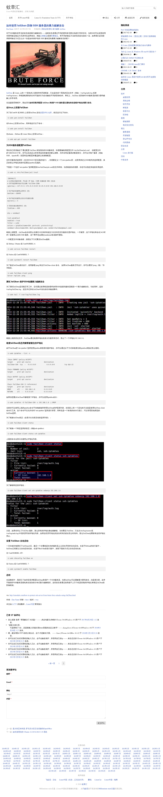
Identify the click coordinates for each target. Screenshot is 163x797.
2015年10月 (47, 763)
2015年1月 (136, 763)
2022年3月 (76, 751)
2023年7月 (76, 748)
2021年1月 (56, 753)
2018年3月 (76, 758)
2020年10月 (87, 753)
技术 (123, 93)
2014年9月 (17, 766)
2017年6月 (7, 761)
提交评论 (101, 723)
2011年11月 (156, 768)
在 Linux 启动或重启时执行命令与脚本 (136, 45)
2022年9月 (17, 751)
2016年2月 (6, 763)
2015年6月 (87, 763)
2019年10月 (47, 756)
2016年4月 (146, 761)
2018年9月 (17, 758)
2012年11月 (36, 768)
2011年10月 (52, 771)
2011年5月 (92, 771)
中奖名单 (124, 159)
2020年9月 (97, 753)
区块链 (125, 114)
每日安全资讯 (128, 125)
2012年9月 (57, 768)
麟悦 (90, 779)
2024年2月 (5, 748)
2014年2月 (86, 766)
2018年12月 (146, 756)
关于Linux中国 (23, 17)
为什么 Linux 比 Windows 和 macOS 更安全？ (138, 51)
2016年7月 (117, 761)
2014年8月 (27, 766)
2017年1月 (56, 761)
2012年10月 (47, 768)
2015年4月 (106, 763)
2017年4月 (26, 761)
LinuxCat (98, 779)
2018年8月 (27, 758)
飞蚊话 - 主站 (51, 779)
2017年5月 (17, 761)
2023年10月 (47, 748)
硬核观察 (126, 121)
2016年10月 (87, 761)
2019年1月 (136, 756)
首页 (11, 17)
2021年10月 (127, 751)
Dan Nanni (9, 29)
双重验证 (54, 36)
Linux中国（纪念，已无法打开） (72, 779)
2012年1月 (135, 768)
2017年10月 (127, 758)
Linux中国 (30, 604)
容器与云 (126, 111)
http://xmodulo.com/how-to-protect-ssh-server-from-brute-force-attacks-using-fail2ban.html (43, 595)
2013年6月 (6, 768)
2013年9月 (137, 766)
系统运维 (44, 29)
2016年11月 (77, 761)
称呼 (8, 674)
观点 (123, 128)
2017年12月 (106, 758)
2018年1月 (95, 758)
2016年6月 (127, 761)
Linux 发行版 (128, 153)
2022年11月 (156, 748)
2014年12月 (146, 763)
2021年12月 (106, 751)
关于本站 (69, 17)
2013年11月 (116, 766)
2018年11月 (157, 756)
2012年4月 (106, 768)
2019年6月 (87, 756)
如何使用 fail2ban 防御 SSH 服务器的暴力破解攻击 (35, 25)
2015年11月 (37, 763)
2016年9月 (97, 761)
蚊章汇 (13, 7)
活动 (123, 156)
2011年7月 (72, 771)
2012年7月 (76, 768)
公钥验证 (43, 36)
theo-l (27, 599)
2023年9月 (56, 748)
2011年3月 (111, 771)
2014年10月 (7, 766)
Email (8, 682)
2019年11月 (37, 756)
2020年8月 (107, 753)
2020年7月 (117, 753)
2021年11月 (116, 751)
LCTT (14, 604)
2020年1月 (16, 756)
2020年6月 (127, 753)
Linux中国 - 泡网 (111, 779)
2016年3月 (156, 761)
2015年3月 (116, 763)
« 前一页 (51, 663)
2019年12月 (26, 756)
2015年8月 (67, 763)
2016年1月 (16, 763)
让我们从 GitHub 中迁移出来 (132, 58)
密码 (50, 29)
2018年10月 (7, 758)
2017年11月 (116, 758)
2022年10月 (7, 751)
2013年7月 (156, 766)
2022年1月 (95, 751)
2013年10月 (127, 766)
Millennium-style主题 (107, 788)
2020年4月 (146, 753)
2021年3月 (36, 753)
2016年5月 (136, 761)
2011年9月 (62, 771)
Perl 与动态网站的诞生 (130, 30)
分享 (123, 149)
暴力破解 (55, 29)
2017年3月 (36, 761)
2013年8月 (147, 766)
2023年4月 (106, 748)
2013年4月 (26, 768)
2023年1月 (135, 748)
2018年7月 (36, 758)
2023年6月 (86, 748)
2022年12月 (146, 748)
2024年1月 (15, 748)
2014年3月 (76, 766)
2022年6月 (46, 751)
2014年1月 (95, 766)
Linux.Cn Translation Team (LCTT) (48, 17)
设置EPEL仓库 (46, 112)
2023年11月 (36, 748)
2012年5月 (96, 768)
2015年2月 (126, 763)
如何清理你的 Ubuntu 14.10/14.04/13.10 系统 (30, 732)
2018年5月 (56, 758)
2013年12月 (106, 766)
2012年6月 (86, 768)
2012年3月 (116, 768)
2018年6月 (46, 758)
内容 (8, 699)
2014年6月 (46, 766)
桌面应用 (126, 97)
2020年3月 (156, 753)
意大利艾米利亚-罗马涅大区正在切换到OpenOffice (32, 728)
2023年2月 (125, 748)
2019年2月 (126, 756)
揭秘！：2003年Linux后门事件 (133, 64)
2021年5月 (17, 753)
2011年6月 (82, 771)
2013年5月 (16, 768)
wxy (36, 599)
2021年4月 (26, 753)
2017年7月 (156, 758)
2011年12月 (146, 768)
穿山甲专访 (127, 139)
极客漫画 (126, 132)
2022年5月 (56, 751)
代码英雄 (126, 142)
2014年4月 (66, 766)
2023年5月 (96, 748)
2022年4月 (66, 751)
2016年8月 (107, 761)
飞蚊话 (85, 788)
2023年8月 (66, 748)
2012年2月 (126, 768)
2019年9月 (57, 756)
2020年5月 (136, 753)
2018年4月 (66, 758)
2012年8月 (67, 768)
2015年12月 (26, 763)
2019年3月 (116, 756)
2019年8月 (67, 756)
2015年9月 (57, 763)
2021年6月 (7, 753)
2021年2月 (46, 753)
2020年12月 (66, 753)
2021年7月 (156, 751)
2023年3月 (115, 748)
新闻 (123, 118)
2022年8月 (27, 751)
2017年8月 (147, 758)
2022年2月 (86, 751)
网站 (8, 691)
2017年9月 (137, 758)
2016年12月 (66, 761)
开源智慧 (126, 135)
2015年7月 (77, 763)
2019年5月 (96, 756)
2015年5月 (96, 763)
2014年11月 (157, 763)
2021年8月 (147, 751)
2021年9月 (137, 751)
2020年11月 (77, 753)
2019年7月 (77, 756)
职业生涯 (124, 146)
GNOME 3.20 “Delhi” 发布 (131, 70)
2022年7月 (36, 751)
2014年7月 (36, 766)
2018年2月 (86, 758)
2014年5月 (56, 766)
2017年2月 (46, 761)
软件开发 (126, 104)
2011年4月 (101, 771)
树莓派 (125, 107)
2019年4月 (106, 756)
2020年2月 (6, 756)
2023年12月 (26, 748)
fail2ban (62, 29)
